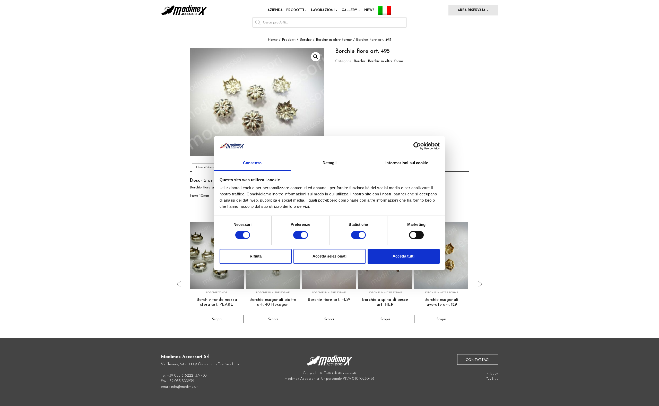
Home (273, 40)
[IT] (384, 10)
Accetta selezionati (329, 256)
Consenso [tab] (252, 163)
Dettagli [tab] (330, 163)
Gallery (349, 10)
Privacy (492, 374)
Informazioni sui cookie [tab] (406, 163)
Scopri (216, 319)
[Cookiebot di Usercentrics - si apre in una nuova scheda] (417, 146)
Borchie (306, 40)
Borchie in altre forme (334, 40)
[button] (315, 56)
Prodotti (295, 10)
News (369, 10)
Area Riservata (471, 10)
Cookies (491, 379)
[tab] (205, 167)
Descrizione (205, 167)
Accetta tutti (403, 256)
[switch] (300, 237)
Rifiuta (256, 256)
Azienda (275, 10)
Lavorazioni (323, 10)
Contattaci (478, 360)
